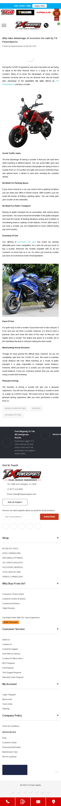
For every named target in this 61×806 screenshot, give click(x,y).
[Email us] (38, 801)
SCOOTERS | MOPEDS (12, 567)
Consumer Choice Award (13, 594)
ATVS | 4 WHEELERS (11, 553)
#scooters (36, 408)
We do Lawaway (9, 757)
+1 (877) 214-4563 (15, 489)
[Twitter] (16, 49)
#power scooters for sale (15, 408)
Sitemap (5, 709)
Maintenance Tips (9, 752)
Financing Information (11, 747)
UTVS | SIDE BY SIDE (11, 572)
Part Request (7, 668)
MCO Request (8, 663)
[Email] (8, 49)
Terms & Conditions (10, 726)
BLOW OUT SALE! (10, 548)
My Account (7, 699)
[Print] (12, 49)
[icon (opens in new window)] (5, 526)
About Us (6, 640)
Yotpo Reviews (8, 608)
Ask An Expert (15, 502)
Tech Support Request (11, 672)
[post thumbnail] (30, 58)
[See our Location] (53, 801)
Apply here (39, 6)
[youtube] (11, 532)
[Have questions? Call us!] (7, 801)
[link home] (28, 25)
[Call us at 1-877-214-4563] (46, 25)
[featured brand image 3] (43, 12)
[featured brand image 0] (7, 12)
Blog (4, 738)
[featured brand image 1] (25, 12)
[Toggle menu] (4, 25)
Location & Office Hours (12, 658)
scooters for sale (27, 242)
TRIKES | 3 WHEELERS (12, 577)
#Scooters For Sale (13, 415)
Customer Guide (9, 742)
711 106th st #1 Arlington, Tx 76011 (22, 484)
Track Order (7, 704)
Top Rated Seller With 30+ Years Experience (21, 618)
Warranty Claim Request (12, 677)
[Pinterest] (21, 49)
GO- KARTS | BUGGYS (12, 563)
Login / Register (9, 695)
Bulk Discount (11, 622)
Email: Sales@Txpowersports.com (21, 494)
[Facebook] (3, 49)
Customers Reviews (11, 603)
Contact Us (7, 644)
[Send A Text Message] (22, 801)
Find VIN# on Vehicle (11, 654)
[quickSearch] (11, 25)
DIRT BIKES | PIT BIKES (12, 558)
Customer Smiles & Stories (13, 599)
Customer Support (10, 649)
